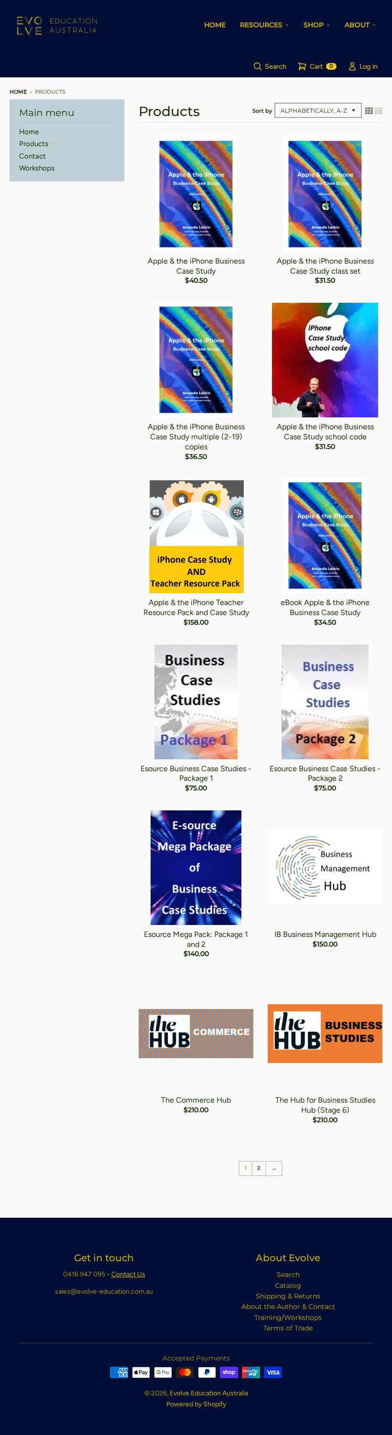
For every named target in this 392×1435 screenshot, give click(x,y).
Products (33, 143)
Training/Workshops (288, 1317)
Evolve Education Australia (209, 1393)
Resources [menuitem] (261, 25)
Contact (32, 156)
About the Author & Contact (288, 1306)
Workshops (36, 168)
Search (288, 1274)
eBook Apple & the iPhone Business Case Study (325, 607)
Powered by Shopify (196, 1404)
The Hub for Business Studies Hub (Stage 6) (325, 1105)
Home (18, 91)
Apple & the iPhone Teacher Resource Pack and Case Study (196, 607)
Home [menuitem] (215, 25)
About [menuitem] (357, 25)
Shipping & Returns (288, 1296)
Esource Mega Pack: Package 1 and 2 (196, 939)
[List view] (378, 111)
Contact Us (128, 1274)
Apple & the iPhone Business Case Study (196, 266)
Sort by (262, 110)
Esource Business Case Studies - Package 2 (325, 773)
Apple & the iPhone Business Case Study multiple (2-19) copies (196, 436)
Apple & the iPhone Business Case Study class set (325, 266)
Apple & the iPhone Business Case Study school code (325, 431)
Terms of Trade (288, 1328)
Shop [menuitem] (314, 25)
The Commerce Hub (196, 1100)
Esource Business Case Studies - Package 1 (196, 773)
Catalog (288, 1285)
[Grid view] (369, 111)
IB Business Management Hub (325, 934)
